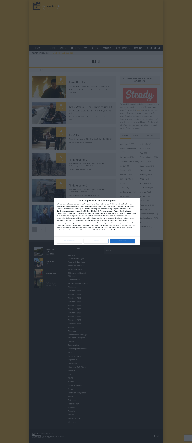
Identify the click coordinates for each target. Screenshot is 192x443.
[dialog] (97, 221)
